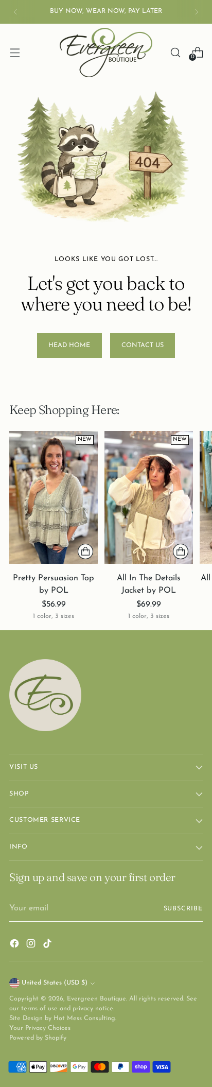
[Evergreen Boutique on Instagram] (32, 945)
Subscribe (183, 909)
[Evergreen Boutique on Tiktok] (48, 945)
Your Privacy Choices (39, 1028)
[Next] (196, 12)
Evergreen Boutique (96, 999)
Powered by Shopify (37, 1038)
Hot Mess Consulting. (85, 1018)
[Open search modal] (175, 52)
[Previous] (15, 12)
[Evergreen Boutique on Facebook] (15, 945)
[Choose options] (85, 551)
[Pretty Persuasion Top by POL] (53, 497)
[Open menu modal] (14, 52)
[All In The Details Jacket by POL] (148, 497)
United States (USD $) (54, 983)
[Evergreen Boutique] (106, 52)
